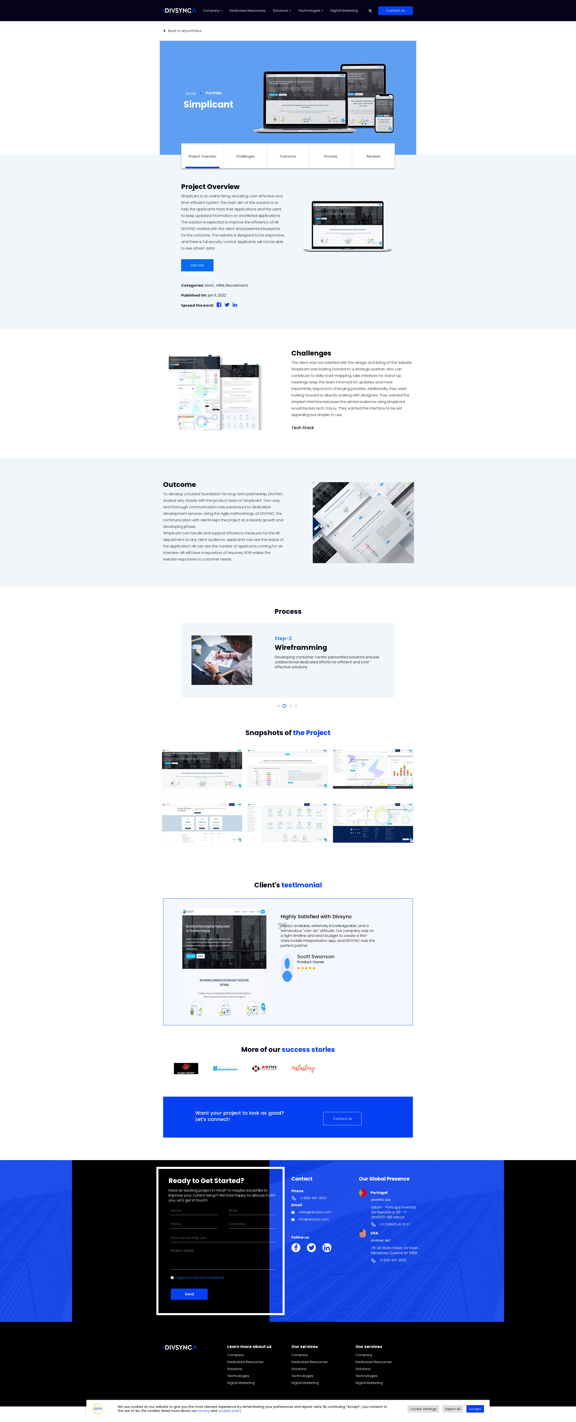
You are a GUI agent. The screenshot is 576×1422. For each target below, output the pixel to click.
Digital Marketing (344, 10)
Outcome (288, 156)
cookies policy (229, 1410)
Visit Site (197, 265)
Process (330, 156)
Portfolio (214, 93)
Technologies (309, 10)
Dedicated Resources (248, 10)
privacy (204, 1410)
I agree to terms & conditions (200, 1277)
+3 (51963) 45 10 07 (394, 1224)
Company (211, 10)
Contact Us (395, 10)
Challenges (245, 156)
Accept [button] (475, 1408)
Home (191, 93)
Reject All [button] (452, 1408)
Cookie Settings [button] (423, 1408)
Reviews (373, 156)
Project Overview (202, 156)
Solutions (281, 10)
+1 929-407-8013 (313, 1198)
